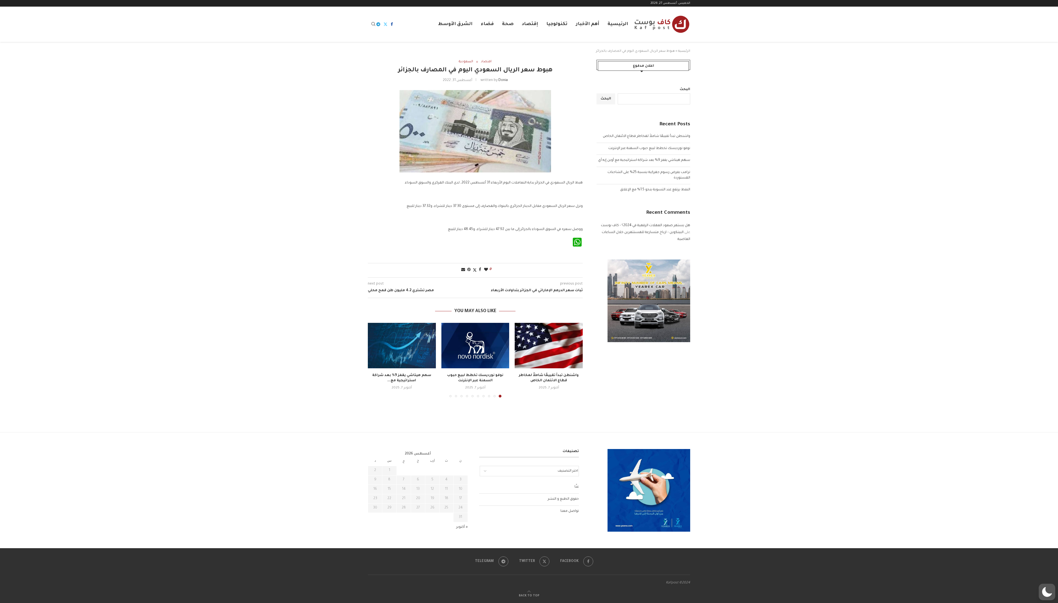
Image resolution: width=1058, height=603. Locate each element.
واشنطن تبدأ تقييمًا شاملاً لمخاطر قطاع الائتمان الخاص (646, 136)
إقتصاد (530, 24)
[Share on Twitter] (475, 270)
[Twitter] (385, 24)
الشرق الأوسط (455, 24)
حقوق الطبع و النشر (563, 499)
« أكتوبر (462, 527)
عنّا (576, 487)
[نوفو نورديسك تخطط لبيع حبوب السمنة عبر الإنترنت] (475, 345)
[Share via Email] (463, 270)
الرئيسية (618, 24)
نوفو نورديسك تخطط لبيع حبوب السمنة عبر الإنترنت (649, 148)
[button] (375, 360)
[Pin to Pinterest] (469, 270)
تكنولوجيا (557, 24)
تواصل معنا (569, 511)
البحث (685, 89)
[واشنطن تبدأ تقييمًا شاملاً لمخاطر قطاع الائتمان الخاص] (549, 345)
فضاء (487, 24)
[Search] (373, 24)
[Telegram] (378, 24)
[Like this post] (486, 270)
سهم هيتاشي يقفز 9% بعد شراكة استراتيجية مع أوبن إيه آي (644, 160)
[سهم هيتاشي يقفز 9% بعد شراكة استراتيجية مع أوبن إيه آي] (402, 345)
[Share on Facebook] (480, 270)
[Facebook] (391, 24)
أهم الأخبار (587, 24)
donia (503, 80)
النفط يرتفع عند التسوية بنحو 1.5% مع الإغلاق (655, 190)
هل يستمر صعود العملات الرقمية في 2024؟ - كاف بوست (645, 226)
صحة (508, 24)
